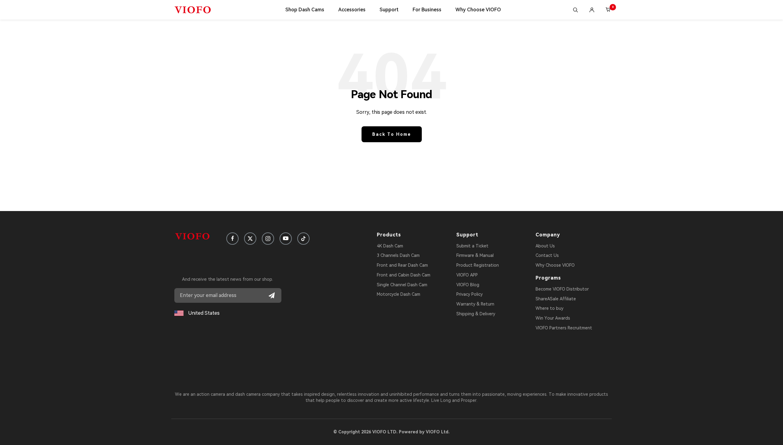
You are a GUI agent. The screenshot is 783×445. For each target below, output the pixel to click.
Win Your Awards (553, 318)
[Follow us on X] (250, 238)
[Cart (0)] (608, 9)
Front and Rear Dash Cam (402, 265)
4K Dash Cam (390, 245)
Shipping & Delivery (475, 313)
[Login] (591, 9)
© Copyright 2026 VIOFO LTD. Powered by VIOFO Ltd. (391, 431)
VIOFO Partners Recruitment (564, 327)
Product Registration (477, 265)
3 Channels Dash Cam (398, 255)
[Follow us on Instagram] (268, 238)
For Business (427, 10)
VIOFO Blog (467, 284)
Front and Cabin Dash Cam (403, 275)
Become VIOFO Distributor (562, 289)
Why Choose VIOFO (478, 10)
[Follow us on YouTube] (286, 238)
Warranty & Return (475, 304)
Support (389, 10)
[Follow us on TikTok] (303, 238)
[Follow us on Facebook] (232, 238)
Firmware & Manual (475, 255)
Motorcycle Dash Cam (398, 294)
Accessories (352, 10)
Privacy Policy (469, 294)
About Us (545, 245)
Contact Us (547, 255)
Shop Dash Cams (304, 10)
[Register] (271, 295)
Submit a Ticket (472, 245)
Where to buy (549, 308)
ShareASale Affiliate (556, 298)
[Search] (575, 9)
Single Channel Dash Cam (402, 284)
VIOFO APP (467, 275)
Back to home (391, 134)
